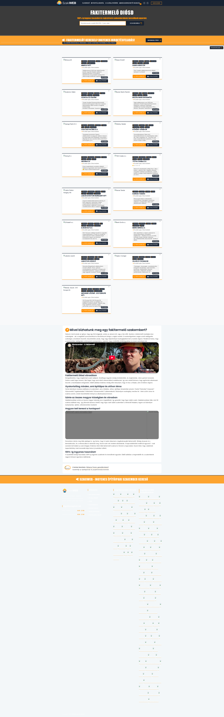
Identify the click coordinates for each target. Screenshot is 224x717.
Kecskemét (118, 509)
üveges (157, 505)
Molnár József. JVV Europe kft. (93, 294)
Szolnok (124, 516)
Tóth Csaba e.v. (139, 161)
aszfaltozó (147, 63)
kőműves (140, 159)
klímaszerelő (93, 127)
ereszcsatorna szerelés (153, 663)
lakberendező (158, 581)
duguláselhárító (92, 61)
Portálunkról (98, 3)
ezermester (155, 638)
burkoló (145, 95)
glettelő (98, 61)
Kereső (87, 3)
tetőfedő (87, 127)
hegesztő (103, 93)
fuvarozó (153, 256)
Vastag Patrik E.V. (89, 129)
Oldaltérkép (93, 498)
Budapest (117, 496)
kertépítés (151, 543)
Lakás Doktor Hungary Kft (93, 196)
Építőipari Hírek (94, 494)
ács (140, 93)
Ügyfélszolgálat (95, 515)
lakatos (142, 581)
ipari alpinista (154, 619)
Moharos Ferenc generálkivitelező (97, 467)
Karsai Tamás (138, 194)
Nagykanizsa (118, 535)
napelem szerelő (91, 63)
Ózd (126, 554)
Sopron (126, 522)
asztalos (147, 127)
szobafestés (149, 581)
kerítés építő (153, 61)
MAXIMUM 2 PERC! (153, 40)
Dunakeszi (128, 541)
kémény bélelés (157, 574)
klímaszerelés (149, 524)
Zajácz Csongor (140, 261)
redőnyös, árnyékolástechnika (153, 682)
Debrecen (124, 496)
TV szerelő (158, 644)
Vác (130, 554)
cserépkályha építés (145, 568)
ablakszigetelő (157, 562)
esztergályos (152, 530)
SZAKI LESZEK (156, 3)
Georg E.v (85, 161)
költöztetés (150, 505)
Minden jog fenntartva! (78, 714)
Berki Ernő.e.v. (138, 228)
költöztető (97, 93)
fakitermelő (85, 61)
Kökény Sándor (139, 129)
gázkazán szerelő (151, 631)
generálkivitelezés (150, 555)
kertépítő (142, 61)
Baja (128, 548)
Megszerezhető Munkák (130, 3)
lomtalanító (91, 93)
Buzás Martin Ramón (142, 97)
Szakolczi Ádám (88, 97)
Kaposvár (119, 522)
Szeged (131, 496)
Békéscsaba (118, 528)
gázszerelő (98, 157)
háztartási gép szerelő (146, 650)
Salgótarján (122, 548)
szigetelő (147, 61)
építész (148, 638)
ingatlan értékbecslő (154, 606)
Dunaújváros (126, 535)
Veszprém (132, 522)
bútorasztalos (150, 644)
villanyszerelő (91, 125)
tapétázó (142, 663)
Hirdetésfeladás (216, 47)
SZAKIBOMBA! (135, 23)
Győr (124, 503)
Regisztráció (93, 508)
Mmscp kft (86, 65)
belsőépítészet (155, 587)
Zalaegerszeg (127, 528)
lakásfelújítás (104, 61)
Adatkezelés (93, 504)
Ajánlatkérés (112, 3)
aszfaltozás (148, 574)
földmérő (159, 555)
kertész (153, 191)
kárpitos (149, 562)
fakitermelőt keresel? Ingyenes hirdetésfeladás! (100, 40)
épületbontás (147, 676)
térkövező (141, 63)
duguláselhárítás (153, 499)
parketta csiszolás (150, 600)
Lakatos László (88, 261)
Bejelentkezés (94, 511)
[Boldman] (69, 3)
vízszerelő (85, 95)
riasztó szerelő (144, 688)
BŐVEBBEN (104, 77)
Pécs (120, 503)
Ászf (90, 501)
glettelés (154, 536)
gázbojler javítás (154, 701)
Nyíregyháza (131, 503)
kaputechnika (148, 625)
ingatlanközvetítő (145, 587)
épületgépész (136, 127)
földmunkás (141, 258)
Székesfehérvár (126, 509)
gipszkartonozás (149, 593)
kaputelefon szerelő (152, 669)
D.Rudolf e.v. (87, 228)
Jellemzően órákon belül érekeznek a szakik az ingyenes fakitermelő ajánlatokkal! (90, 43)
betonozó (84, 63)
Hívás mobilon (88, 81)
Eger (133, 528)
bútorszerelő (153, 688)
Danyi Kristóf (138, 65)
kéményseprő (144, 530)
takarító (142, 225)
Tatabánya (131, 516)
